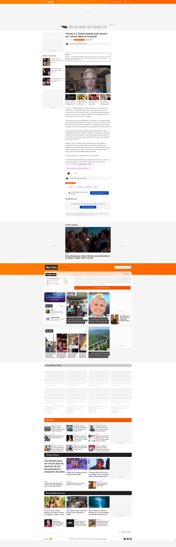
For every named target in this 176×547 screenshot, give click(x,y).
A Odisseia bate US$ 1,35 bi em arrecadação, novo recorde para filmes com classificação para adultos (99, 474)
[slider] (88, 249)
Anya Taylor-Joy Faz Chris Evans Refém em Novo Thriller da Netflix (76, 512)
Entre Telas (81, 187)
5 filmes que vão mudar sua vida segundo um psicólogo (76, 473)
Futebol (75, 444)
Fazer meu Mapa (55, 299)
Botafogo (53, 434)
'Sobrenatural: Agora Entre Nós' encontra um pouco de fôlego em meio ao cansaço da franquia (53, 484)
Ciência (52, 444)
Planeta (52, 424)
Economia (75, 424)
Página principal (52, 2)
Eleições (97, 444)
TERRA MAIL (106, 1)
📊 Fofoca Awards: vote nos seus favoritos (77, 168)
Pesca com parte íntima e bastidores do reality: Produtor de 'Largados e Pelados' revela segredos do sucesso (54, 512)
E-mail (125, 1)
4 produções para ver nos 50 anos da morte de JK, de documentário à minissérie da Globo (54, 466)
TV (75, 187)
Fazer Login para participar (88, 207)
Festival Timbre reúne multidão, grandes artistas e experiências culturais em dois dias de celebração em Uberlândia (81, 523)
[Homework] (68, 173)
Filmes (71, 187)
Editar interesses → (127, 274)
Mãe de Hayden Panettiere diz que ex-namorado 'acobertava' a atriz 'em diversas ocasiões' (59, 523)
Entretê (95, 187)
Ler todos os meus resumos (102, 288)
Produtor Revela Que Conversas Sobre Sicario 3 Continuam (75, 483)
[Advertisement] (121, 485)
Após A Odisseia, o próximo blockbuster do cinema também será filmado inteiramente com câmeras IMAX (99, 512)
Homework (88, 187)
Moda (74, 434)
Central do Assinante (116, 1)
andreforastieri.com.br (85, 164)
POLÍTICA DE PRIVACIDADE (100, 539)
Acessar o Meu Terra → (64, 267)
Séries (45, 458)
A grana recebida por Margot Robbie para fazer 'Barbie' (102, 484)
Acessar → (62, 306)
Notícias (97, 434)
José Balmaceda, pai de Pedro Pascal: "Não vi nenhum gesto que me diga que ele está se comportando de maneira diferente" (103, 523)
